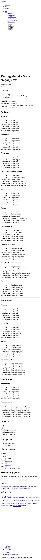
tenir (19, 505)
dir (24, 500)
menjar (15, 500)
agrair (27, 500)
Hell (10, 25)
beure (6, 505)
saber (8, 503)
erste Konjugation (10, 443)
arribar (10, 497)
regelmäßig (8, 445)
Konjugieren (23, 480)
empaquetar (8, 461)
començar (30, 503)
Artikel (7, 8)
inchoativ (3, 488)
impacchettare (15, 468)
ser (31, 500)
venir (10, 506)
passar (30, 497)
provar (35, 497)
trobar (23, 506)
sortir (21, 503)
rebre (8, 500)
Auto (10, 29)
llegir (27, 497)
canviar (18, 497)
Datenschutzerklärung (11, 554)
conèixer (36, 500)
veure (3, 503)
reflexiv (9, 488)
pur (36, 486)
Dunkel (11, 27)
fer (11, 500)
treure (14, 497)
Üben (6, 6)
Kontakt (7, 552)
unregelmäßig (23, 488)
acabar (35, 503)
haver (4, 496)
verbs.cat (3, 1)
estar (20, 500)
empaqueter (8, 465)
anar (23, 497)
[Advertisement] (20, 52)
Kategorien (4, 483)
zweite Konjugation (18, 486)
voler (15, 505)
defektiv (29, 488)
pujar (17, 503)
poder (3, 500)
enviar (2, 505)
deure (24, 503)
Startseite (7, 5)
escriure (13, 503)
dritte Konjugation (29, 486)
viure (38, 497)
